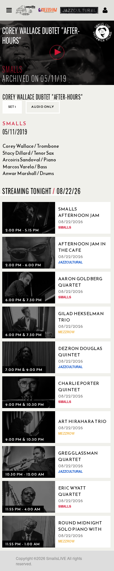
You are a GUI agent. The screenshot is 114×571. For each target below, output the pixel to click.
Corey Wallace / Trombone (31, 146)
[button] (57, 52)
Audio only (42, 106)
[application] (57, 53)
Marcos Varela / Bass (25, 166)
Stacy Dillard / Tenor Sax (28, 153)
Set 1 (12, 106)
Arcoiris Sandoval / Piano (29, 159)
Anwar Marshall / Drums (28, 173)
